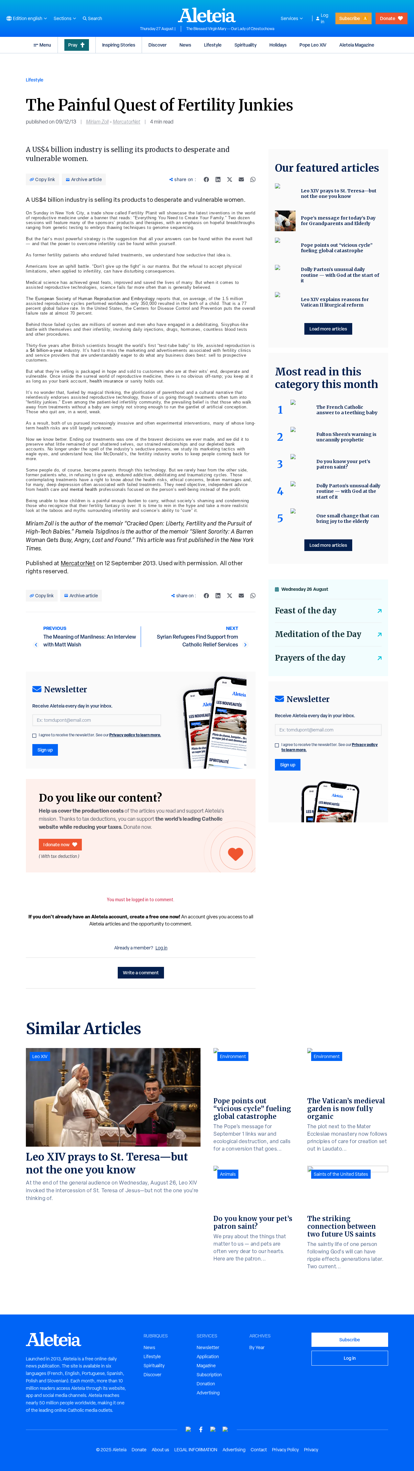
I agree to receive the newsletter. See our (100, 735)
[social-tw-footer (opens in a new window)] (213, 1429)
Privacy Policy (285, 1450)
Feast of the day (305, 611)
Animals (228, 1174)
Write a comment (141, 972)
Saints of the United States (341, 1174)
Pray (72, 45)
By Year (257, 1347)
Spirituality (245, 45)
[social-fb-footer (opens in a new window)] (201, 1429)
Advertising (208, 1393)
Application (208, 1356)
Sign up (45, 750)
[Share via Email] (241, 179)
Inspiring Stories (118, 45)
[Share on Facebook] (206, 179)
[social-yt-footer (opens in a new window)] (188, 1429)
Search (95, 18)
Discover (157, 45)
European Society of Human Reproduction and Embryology (95, 298)
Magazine (206, 1365)
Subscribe (349, 18)
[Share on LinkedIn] (218, 179)
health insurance (106, 381)
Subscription (209, 1375)
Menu (45, 45)
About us (160, 1450)
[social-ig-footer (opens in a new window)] (225, 1429)
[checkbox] (34, 736)
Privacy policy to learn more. (135, 735)
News (185, 45)
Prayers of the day (310, 658)
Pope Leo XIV (313, 45)
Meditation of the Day (318, 634)
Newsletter (208, 1347)
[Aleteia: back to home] (207, 15)
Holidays (278, 45)
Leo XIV (40, 1056)
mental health (83, 489)
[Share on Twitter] (229, 179)
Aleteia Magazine (356, 45)
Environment (233, 1056)
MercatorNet (126, 121)
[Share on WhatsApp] (253, 179)
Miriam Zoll (97, 121)
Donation (206, 1384)
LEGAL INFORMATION (195, 1450)
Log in (324, 18)
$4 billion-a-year (46, 350)
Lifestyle (213, 45)
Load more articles (328, 329)
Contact (259, 1450)
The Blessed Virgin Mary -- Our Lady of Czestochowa (230, 28)
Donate (387, 18)
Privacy (311, 1450)
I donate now (56, 844)
